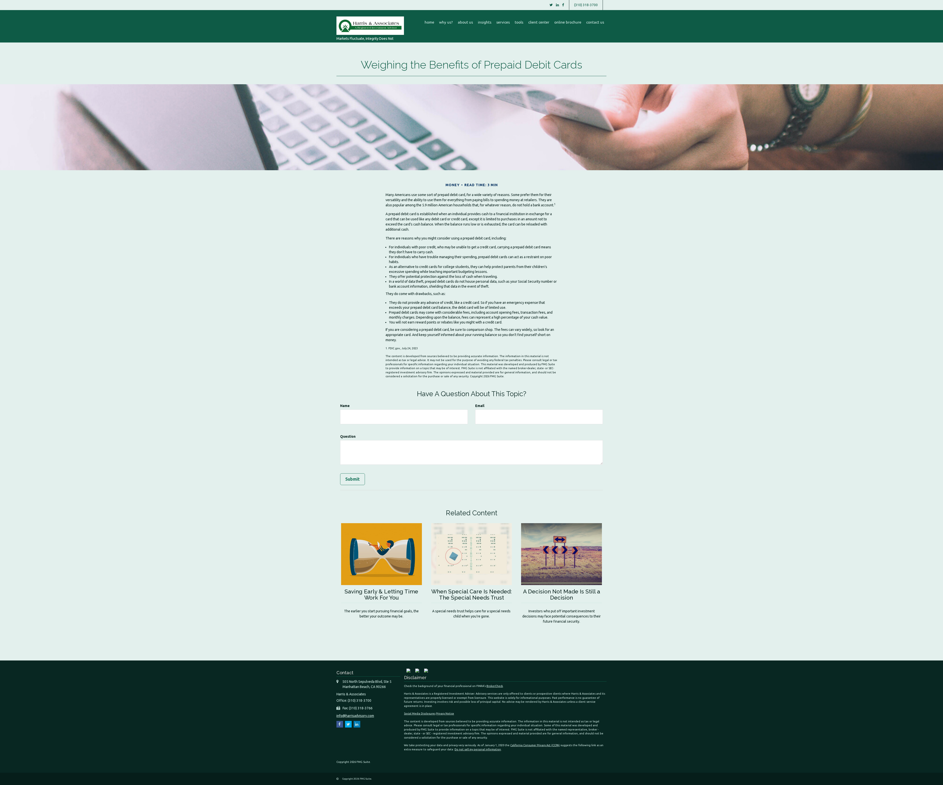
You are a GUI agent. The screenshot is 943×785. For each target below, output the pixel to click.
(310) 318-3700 (586, 5)
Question (348, 436)
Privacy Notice (445, 713)
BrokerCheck (494, 686)
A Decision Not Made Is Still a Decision (561, 594)
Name (345, 406)
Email (479, 406)
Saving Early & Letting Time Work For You (381, 594)
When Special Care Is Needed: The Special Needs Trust (471, 594)
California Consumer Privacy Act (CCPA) (535, 745)
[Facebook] (563, 4)
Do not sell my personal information (478, 749)
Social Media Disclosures (419, 713)
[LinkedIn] (557, 4)
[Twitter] (551, 4)
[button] (446, 22)
